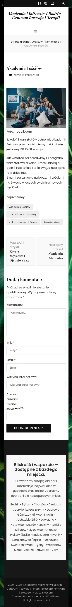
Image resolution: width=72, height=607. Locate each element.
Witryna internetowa (21, 377)
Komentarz (14, 305)
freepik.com (23, 131)
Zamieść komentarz (26, 75)
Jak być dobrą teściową (22, 214)
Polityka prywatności (36, 600)
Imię (10, 343)
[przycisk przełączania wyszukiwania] (63, 3)
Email (11, 360)
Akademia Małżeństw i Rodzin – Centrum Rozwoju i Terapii (36, 15)
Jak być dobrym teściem (23, 222)
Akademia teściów (19, 206)
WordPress (53, 596)
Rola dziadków (52, 222)
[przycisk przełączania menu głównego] (36, 31)
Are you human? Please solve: (12, 401)
